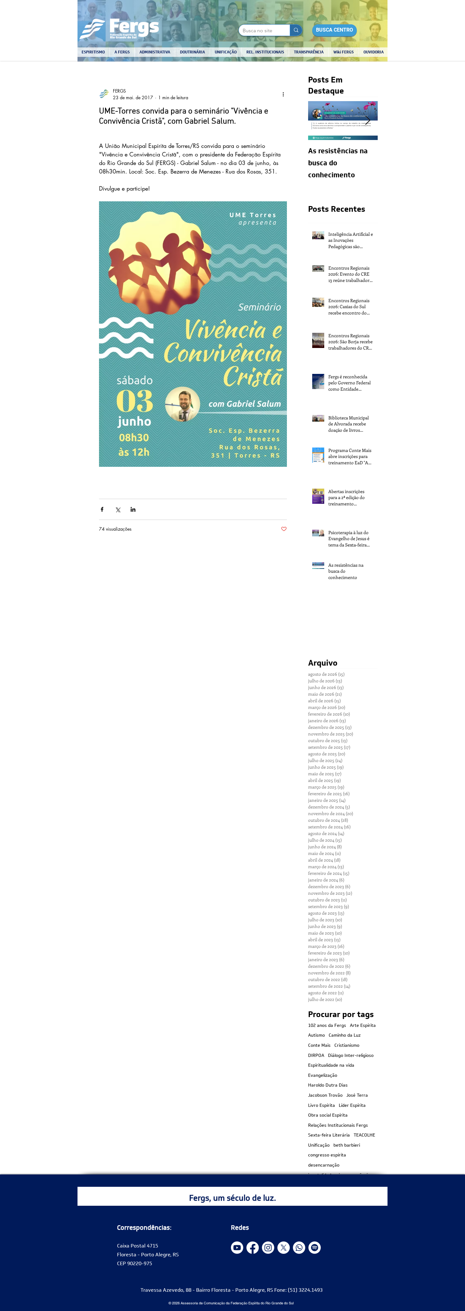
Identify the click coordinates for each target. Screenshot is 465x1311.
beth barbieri (346, 1145)
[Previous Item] (318, 120)
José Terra (357, 1095)
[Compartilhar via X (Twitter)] (118, 509)
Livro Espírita (321, 1105)
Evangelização (322, 1075)
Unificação (319, 1145)
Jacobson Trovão (325, 1095)
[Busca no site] (296, 30)
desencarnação (323, 1165)
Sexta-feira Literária (329, 1135)
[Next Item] (367, 120)
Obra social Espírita (328, 1115)
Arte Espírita (363, 1025)
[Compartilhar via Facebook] (102, 509)
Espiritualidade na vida (331, 1065)
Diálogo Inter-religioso (351, 1055)
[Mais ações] (283, 94)
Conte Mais (319, 1045)
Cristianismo (346, 1045)
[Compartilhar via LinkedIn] (133, 509)
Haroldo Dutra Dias (328, 1085)
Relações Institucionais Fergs (338, 1125)
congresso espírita (327, 1155)
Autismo (316, 1035)
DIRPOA (316, 1055)
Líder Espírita (352, 1105)
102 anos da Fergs (327, 1025)
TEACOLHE (364, 1135)
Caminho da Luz (345, 1035)
